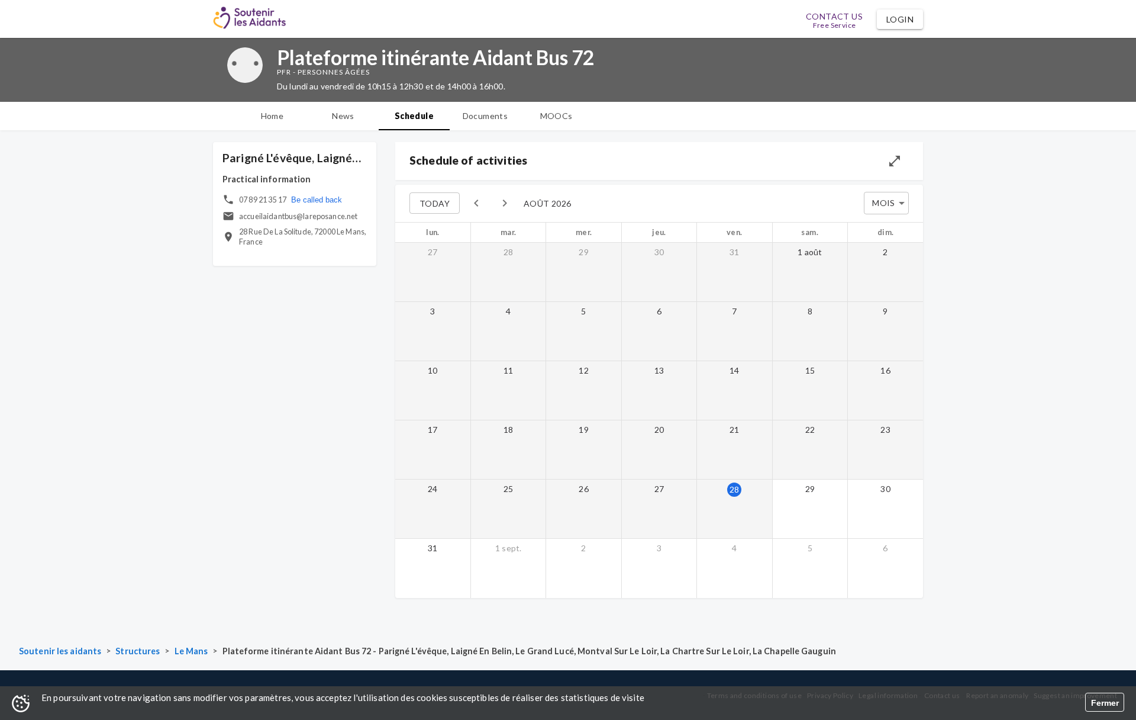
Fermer (1105, 703)
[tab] (272, 116)
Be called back (316, 199)
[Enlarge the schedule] (894, 161)
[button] (900, 19)
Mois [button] (883, 203)
